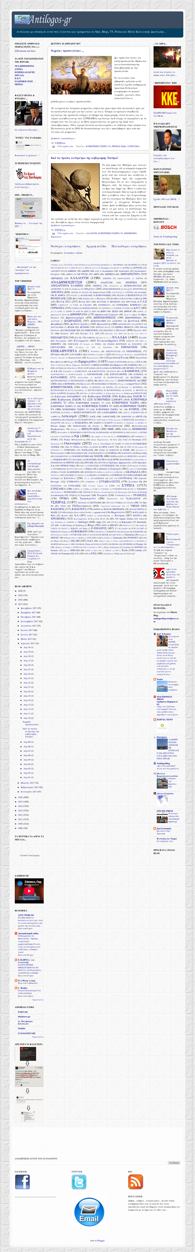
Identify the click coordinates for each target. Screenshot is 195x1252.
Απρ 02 (27, 772)
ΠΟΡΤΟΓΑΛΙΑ (73, 462)
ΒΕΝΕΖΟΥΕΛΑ (135, 295)
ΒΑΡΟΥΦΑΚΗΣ (103, 295)
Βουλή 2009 (141, 298)
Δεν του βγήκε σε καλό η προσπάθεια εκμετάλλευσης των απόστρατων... (28, 497)
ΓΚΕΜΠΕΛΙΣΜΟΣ (90, 308)
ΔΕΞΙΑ (115, 311)
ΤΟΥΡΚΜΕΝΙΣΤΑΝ (122, 495)
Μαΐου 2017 (27, 638)
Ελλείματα (61, 340)
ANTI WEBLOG (26, 915)
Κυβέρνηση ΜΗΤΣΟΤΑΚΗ (135, 393)
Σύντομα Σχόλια (96, 486)
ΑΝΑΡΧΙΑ (131, 282)
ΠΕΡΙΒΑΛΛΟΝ (116, 456)
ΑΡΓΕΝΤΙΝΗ (138, 289)
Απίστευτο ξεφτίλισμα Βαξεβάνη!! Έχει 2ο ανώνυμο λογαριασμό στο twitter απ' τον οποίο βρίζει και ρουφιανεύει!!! (166, 359)
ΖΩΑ (132, 362)
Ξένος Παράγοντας (100, 439)
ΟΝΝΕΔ (76, 447)
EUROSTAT (111, 531)
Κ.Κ (55, 371)
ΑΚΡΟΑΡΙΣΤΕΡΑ (130, 274)
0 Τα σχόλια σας (66, 146)
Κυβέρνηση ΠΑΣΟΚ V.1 (133, 396)
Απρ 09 (27, 741)
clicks (141, 525)
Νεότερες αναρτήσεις (66, 246)
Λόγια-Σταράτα (165, 793)
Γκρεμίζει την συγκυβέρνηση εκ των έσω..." (164, 158)
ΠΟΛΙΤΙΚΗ (91, 459)
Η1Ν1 (53, 365)
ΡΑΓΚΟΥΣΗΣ (93, 465)
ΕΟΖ (93, 347)
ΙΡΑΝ (80, 368)
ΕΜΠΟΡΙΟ (56, 343)
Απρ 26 (27, 664)
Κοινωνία (85, 383)
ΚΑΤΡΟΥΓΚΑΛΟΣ (115, 377)
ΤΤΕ (108, 502)
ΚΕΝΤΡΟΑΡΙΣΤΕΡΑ (59, 380)
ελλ (107, 338)
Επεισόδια (107, 347)
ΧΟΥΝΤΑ (137, 515)
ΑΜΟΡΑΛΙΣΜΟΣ (123, 278)
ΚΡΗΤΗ (62, 393)
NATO (105, 544)
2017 (20, 604)
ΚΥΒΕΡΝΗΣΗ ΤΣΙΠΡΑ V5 (75, 409)
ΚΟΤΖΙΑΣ (96, 387)
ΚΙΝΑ (90, 380)
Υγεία (130, 502)
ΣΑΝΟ (131, 469)
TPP (116, 550)
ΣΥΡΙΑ (112, 485)
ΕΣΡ (109, 354)
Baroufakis (142, 522)
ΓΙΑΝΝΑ (75, 308)
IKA (101, 537)
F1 (88, 534)
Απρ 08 (27, 746)
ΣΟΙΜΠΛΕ (117, 475)
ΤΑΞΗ (95, 489)
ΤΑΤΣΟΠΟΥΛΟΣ (119, 489)
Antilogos (83, 522)
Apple (98, 522)
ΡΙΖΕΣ (144, 466)
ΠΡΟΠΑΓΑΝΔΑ (119, 146)
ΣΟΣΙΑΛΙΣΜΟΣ (134, 475)
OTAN (76, 547)
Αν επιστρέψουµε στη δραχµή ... (34, 463)
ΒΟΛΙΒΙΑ (114, 298)
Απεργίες (89, 288)
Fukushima (129, 534)
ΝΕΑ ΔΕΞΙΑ (95, 436)
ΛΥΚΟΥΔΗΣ (101, 420)
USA (93, 553)
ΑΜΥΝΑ (139, 278)
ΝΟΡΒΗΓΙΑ (139, 436)
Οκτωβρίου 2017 (29, 616)
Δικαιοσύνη (104, 324)
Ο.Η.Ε (125, 439)
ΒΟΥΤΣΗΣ (101, 301)
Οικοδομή (136, 439)
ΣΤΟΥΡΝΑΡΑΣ (125, 478)
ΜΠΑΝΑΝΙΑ (104, 432)
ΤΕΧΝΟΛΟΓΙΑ (71, 492)
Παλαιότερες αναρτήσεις (129, 246)
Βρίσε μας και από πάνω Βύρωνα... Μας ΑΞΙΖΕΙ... (34, 320)
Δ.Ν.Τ (137, 308)
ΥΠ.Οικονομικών (81, 505)
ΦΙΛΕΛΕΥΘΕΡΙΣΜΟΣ (114, 509)
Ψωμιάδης (95, 518)
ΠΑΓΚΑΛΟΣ (87, 449)
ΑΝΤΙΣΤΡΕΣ (56, 289)
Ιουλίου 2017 (27, 630)
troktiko (138, 550)
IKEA (108, 538)
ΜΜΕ (111, 429)
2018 (93, 268)
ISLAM (75, 540)
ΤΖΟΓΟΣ (86, 492)
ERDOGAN (55, 531)
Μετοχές (74, 429)
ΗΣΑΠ (60, 365)
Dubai (85, 528)
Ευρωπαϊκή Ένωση (117, 357)
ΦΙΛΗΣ (54, 512)
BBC (57, 525)
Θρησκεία (118, 364)
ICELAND (91, 537)
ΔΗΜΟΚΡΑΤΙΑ (78, 314)
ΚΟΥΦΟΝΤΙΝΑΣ (114, 390)
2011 (52, 267)
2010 (20, 823)
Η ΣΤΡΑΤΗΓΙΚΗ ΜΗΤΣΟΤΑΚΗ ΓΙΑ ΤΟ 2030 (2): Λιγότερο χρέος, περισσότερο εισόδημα (29, 968)
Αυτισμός (142, 292)
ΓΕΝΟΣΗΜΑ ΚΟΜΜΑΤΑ (128, 304)
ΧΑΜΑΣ (90, 515)
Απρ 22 (27, 682)
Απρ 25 (27, 669)
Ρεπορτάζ (134, 465)
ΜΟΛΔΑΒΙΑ (62, 432)
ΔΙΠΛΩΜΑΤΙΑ (124, 324)
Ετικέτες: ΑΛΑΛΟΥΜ (134, 354)
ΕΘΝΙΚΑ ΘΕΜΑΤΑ (124, 327)
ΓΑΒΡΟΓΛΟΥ (63, 305)
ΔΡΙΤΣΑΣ (100, 327)
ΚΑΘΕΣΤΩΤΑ (81, 371)
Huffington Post (69, 538)
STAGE (87, 550)
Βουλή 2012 (64, 301)
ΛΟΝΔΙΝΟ (69, 419)
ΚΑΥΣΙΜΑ (136, 377)
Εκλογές (121, 330)
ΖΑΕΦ (111, 361)
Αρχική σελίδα (96, 246)
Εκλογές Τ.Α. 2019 (135, 333)
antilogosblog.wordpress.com (166, 620)
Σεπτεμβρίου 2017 (30, 621)
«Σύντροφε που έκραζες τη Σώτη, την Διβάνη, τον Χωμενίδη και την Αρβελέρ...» (166, 503)
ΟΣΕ (122, 447)
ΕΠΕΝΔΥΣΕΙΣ (129, 347)
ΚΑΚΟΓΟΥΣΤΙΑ (99, 371)
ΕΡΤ (67, 354)
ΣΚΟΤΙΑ (54, 475)
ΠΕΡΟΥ (144, 456)
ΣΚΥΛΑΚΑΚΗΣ (67, 475)
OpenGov (58, 547)
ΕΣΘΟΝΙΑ (91, 354)
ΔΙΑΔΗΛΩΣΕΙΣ (73, 320)
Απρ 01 (27, 777)
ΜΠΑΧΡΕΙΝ (118, 432)
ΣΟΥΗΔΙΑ (55, 478)
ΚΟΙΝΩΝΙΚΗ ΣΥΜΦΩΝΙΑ (106, 383)
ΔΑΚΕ (59, 311)
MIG (73, 544)
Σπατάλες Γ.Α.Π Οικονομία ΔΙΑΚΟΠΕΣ (80, 265)
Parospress (162, 737)
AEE (112, 518)
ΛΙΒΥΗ (138, 416)
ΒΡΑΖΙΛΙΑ (115, 301)
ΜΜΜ (124, 429)
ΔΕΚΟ (103, 311)
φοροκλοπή (99, 512)
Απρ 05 (27, 759)
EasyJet (125, 528)
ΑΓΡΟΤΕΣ (137, 267)
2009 (20, 828)
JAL (108, 541)
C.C (133, 525)
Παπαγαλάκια (58, 452)
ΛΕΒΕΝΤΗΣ (126, 416)
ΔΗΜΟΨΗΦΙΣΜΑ (133, 317)
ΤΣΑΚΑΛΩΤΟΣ (133, 498)
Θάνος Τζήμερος (73, 365)
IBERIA (81, 538)
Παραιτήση (141, 452)
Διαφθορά (57, 324)
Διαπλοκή (133, 320)
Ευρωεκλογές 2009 (95, 357)
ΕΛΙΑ (100, 338)
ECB (134, 528)
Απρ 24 (27, 673)
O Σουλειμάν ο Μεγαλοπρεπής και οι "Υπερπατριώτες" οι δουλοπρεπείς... (167, 541)
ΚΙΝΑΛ (101, 380)
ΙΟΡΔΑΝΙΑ (71, 368)
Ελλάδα (143, 337)
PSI (99, 547)
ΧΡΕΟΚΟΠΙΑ (58, 518)
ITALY (90, 540)
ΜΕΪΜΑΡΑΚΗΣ (79, 426)
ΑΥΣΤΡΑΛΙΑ (117, 292)
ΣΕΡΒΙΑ (99, 472)
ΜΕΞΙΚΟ (95, 426)
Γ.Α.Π (143, 301)
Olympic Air (141, 544)
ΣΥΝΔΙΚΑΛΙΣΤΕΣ (109, 481)
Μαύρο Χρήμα (58, 425)
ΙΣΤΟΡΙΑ (143, 368)
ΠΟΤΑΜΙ (89, 462)
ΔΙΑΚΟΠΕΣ (117, 321)
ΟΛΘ (95, 444)
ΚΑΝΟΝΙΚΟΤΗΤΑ (57, 374)
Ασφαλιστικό (99, 292)
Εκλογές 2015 (67, 333)
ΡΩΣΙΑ (89, 468)
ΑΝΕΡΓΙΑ (97, 285)
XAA (129, 553)
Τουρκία (102, 495)
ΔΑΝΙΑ (69, 311)
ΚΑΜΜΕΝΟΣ (132, 371)
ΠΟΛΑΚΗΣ (77, 459)
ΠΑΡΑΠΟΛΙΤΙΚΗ (80, 456)
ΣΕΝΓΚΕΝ (88, 472)
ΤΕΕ (131, 489)
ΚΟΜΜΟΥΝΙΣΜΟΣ (62, 387)
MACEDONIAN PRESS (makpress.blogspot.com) (167, 700)
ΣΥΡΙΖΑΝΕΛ (134, 146)
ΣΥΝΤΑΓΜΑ (56, 485)
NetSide (21, 1028)
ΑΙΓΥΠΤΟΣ (82, 274)
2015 (80, 268)
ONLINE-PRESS (165, 811)
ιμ (143, 365)
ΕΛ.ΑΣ (78, 337)
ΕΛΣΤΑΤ (130, 340)
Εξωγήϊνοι (80, 347)
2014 (73, 267)
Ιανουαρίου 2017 (29, 791)
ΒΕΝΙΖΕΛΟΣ (58, 298)
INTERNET (132, 537)
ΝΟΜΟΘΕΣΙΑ (123, 436)
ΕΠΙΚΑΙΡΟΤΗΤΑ (64, 350)
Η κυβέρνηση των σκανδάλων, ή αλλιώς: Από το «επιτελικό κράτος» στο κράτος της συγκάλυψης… (30, 921)
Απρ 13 (27, 704)
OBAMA (115, 544)
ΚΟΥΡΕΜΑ (137, 387)
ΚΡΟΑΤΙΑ (83, 393)
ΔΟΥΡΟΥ (139, 324)
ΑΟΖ (66, 289)
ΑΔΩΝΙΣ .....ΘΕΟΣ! (25, 346)
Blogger (101, 1240)
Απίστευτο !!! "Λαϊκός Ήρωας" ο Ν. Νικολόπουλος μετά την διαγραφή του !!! (29, 435)
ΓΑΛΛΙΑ (87, 304)
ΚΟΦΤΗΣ (128, 390)
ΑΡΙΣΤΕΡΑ (57, 292)
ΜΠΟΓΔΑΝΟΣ (131, 432)
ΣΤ (85, 478)
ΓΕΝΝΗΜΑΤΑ (104, 305)
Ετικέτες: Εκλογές (58, 358)
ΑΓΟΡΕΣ (126, 267)
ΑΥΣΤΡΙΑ (129, 292)
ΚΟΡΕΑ (85, 387)
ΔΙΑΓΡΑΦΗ (55, 321)
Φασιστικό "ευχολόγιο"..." (27, 155)
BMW (104, 525)
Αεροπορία (124, 270)
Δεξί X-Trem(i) (164, 634)
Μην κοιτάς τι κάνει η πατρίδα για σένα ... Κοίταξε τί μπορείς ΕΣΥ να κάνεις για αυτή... (167, 257)
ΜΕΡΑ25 (19, 84)
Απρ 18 (27, 700)
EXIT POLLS (55, 535)
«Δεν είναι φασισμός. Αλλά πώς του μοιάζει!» (173, 573)
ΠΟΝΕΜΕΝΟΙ (56, 462)
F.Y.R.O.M (76, 534)
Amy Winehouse (57, 522)
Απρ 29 (27, 651)
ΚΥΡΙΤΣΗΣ (55, 412)
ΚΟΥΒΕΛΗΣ (123, 387)
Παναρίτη (140, 450)
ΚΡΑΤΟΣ (140, 390)
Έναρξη (87, 344)
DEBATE (74, 528)
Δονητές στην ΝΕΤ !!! (33, 287)
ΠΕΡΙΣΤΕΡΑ (132, 456)
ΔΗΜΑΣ (140, 311)
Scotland (126, 547)
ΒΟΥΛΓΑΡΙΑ (127, 298)
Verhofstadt (107, 553)
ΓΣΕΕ (127, 308)
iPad (145, 537)
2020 (20, 590)
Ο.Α (115, 439)
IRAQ (65, 541)
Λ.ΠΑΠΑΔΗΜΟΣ (109, 412)
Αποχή (126, 289)
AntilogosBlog (163, 763)
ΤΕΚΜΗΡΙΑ (142, 489)
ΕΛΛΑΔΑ (119, 337)
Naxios (160, 679)
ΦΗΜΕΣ (96, 509)
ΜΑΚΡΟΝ (108, 422)
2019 (20, 595)
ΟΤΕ (129, 447)
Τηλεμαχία (122, 492)
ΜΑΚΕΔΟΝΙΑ (81, 422)
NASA (96, 544)
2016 (87, 267)
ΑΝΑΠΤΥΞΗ (106, 282)
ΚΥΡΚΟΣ (67, 412)
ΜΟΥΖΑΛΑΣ (89, 432)
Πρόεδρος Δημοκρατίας (120, 462)
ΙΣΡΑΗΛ (130, 367)
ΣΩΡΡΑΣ (76, 489)
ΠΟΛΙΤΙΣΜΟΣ (126, 459)
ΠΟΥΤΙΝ (102, 462)
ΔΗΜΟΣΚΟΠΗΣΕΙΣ (104, 317)
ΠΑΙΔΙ (102, 450)
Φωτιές (64, 515)
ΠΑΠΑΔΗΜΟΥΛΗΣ (79, 453)
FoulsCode (23, 1011)
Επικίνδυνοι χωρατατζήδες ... (173, 464)
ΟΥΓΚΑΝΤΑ (55, 450)
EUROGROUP (79, 531)
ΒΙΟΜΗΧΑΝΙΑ (88, 298)
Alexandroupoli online (28, 933)
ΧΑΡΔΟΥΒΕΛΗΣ (103, 515)
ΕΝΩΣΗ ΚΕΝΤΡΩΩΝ (117, 344)
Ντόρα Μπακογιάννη (74, 439)
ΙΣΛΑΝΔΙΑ (104, 368)
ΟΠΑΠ (95, 447)
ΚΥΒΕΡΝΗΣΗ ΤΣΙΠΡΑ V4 (98, 146)
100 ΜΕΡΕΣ (133, 264)
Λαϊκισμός (69, 416)
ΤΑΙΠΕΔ (86, 489)
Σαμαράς (115, 468)
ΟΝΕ (67, 447)
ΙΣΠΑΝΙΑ (116, 367)
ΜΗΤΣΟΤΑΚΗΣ (90, 429)
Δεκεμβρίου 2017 (29, 608)
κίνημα (111, 381)
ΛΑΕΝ (125, 412)
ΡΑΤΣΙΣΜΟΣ (108, 465)
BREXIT (114, 525)
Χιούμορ (120, 515)
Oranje (67, 547)
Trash (125, 550)
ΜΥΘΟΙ (143, 432)
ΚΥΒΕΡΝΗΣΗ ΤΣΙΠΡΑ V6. (109, 409)
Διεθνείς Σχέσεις (79, 324)
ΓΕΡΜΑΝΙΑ (57, 308)
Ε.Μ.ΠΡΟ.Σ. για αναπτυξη (26, 961)
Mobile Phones (85, 544)
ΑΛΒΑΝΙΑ (106, 278)
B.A (116, 522)
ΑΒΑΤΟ (116, 268)
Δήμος (134, 314)
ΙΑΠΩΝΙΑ (132, 364)
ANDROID (70, 522)
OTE (84, 547)
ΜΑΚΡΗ (97, 422)
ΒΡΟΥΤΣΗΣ (131, 301)
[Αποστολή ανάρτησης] (53, 146)
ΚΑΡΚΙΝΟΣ (138, 374)
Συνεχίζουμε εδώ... (165, 841)
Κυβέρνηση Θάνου (113, 393)
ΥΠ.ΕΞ (63, 506)
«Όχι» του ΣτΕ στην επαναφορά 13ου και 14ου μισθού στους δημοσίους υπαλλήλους (167, 710)
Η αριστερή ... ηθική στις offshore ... (173, 320)
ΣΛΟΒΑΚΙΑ (92, 475)
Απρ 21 (27, 687)
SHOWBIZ (138, 547)
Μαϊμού (68, 423)
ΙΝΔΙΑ (61, 368)
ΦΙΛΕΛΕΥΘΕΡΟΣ (136, 509)
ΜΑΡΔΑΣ (130, 423)
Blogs (91, 525)
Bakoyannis (127, 522)
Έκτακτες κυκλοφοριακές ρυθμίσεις (173, 685)
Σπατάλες (70, 478)
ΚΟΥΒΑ (109, 387)
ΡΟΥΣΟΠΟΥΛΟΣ (75, 469)
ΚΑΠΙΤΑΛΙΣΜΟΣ (76, 374)
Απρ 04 (27, 764)
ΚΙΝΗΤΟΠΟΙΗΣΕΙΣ (127, 380)
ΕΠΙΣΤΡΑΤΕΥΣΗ (113, 351)
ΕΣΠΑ (101, 354)
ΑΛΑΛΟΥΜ (91, 233)
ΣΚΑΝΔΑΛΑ (133, 472)
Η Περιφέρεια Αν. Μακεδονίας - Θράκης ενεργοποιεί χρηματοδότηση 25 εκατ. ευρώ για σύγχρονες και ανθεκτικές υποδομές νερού (29, 943)
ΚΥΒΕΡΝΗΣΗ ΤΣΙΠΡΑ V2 (63, 406)
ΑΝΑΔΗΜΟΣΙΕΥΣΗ (66, 282)
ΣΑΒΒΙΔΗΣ (102, 468)
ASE (108, 522)
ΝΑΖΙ (56, 436)
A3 (104, 518)
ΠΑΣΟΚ (98, 456)
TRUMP (54, 553)
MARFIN (54, 544)
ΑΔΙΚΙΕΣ (72, 270)
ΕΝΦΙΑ (98, 344)
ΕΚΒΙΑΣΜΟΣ (91, 330)
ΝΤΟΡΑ (54, 439)
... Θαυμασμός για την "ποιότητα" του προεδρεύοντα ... (25, 270)
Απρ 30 (27, 647)
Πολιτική (107, 459)
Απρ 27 (27, 660)
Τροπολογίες (112, 498)
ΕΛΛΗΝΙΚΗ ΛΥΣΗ (24, 81)
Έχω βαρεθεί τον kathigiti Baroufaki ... (35, 526)
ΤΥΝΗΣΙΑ (118, 502)
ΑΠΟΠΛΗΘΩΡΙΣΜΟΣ (111, 289)
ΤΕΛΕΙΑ (57, 492)
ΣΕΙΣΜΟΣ (75, 472)
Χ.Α (76, 515)
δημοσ (126, 314)
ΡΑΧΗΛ (123, 465)
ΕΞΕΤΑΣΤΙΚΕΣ (58, 347)
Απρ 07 (27, 750)
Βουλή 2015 (84, 301)
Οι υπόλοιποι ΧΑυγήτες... (27, 129)
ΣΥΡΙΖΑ (128, 485)
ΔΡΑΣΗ (70, 327)
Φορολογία (56, 236)
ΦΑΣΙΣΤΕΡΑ (79, 509)
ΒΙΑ (75, 298)
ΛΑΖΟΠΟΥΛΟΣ (137, 412)
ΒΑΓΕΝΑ (74, 295)
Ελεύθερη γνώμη (26, 980)
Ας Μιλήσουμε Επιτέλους (25, 1022)
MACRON (140, 541)
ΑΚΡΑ (96, 274)
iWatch (101, 541)
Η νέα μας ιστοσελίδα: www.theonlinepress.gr (173, 817)
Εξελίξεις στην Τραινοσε (163, 832)
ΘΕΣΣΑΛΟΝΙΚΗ (101, 364)
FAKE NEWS (116, 535)
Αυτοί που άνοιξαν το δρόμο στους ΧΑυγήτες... (165, 73)
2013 (66, 268)
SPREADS (75, 550)
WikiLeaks (118, 553)
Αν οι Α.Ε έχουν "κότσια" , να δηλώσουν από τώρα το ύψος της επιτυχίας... (35, 403)
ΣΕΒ (64, 472)
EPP (142, 528)
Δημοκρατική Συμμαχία (106, 314)
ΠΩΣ (82, 466)
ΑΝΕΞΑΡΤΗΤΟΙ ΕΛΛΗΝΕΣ (67, 285)
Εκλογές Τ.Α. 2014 (114, 333)
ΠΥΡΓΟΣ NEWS (165, 719)
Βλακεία (101, 298)
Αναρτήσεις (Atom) (73, 252)
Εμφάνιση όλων (38, 1000)
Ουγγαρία (139, 447)
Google (141, 535)
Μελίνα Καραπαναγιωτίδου (167, 775)
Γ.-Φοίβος (23, 988)
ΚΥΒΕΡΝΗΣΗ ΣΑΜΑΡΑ (108, 399)
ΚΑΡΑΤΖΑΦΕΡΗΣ (118, 374)
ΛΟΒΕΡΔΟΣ (56, 419)
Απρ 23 (27, 678)
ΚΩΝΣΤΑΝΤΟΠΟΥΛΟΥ (85, 412)
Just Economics (164, 828)
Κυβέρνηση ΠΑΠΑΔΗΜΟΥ (68, 396)
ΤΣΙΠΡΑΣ (58, 502)
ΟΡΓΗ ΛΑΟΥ (108, 446)
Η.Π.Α (139, 361)
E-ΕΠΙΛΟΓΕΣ (99, 528)
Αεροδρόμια (108, 270)
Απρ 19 (27, 695)
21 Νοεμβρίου (104, 267)
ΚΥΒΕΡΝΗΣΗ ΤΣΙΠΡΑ (125, 402)
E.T (116, 528)
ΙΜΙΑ (53, 368)
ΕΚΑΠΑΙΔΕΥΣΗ (72, 330)
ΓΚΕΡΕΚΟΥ (106, 308)
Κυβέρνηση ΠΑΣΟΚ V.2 (72, 399)
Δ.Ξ (52, 311)
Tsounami (65, 553)
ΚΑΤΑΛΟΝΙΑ (83, 377)
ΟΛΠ (127, 443)
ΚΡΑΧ (53, 393)
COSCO (54, 528)
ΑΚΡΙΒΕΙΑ (110, 274)
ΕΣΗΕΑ (78, 354)
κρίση (72, 393)
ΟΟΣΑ (86, 447)
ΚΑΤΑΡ (98, 377)
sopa (65, 550)
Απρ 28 (27, 656)
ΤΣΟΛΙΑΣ (82, 502)
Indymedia (117, 537)
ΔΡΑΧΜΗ (84, 327)
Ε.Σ (109, 327)
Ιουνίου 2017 (27, 634)
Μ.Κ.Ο (127, 419)
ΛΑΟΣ (93, 416)
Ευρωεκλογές (75, 357)
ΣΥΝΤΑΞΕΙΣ (74, 485)
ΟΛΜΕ (118, 443)
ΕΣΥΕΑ (119, 354)
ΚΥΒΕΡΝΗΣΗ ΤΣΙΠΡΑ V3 (97, 406)
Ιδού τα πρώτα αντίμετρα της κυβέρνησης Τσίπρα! (84, 158)
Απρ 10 (27, 718)
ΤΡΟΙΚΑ (64, 498)
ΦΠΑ (53, 515)
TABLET (108, 550)
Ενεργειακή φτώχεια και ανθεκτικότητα (29, 992)
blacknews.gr (24, 1016)
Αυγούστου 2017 (29, 625)
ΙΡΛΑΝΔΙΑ (91, 368)
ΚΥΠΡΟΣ (134, 409)
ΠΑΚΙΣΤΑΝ (114, 450)
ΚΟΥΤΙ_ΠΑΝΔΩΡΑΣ (76, 390)
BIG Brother (68, 525)
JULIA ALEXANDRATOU (123, 541)
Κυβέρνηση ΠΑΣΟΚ (99, 396)
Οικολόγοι (55, 443)
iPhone (56, 541)
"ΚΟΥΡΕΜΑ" (118, 264)
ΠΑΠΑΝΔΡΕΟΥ (97, 453)
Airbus (141, 518)
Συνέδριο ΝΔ (135, 481)
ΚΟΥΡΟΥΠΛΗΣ (57, 390)
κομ (122, 384)
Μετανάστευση (113, 425)
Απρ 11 (27, 713)
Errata (65, 531)
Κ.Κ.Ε (18, 78)
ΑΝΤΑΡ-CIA (113, 286)
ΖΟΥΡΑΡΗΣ (122, 361)
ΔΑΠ (78, 311)
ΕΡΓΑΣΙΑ (55, 354)
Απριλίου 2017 (28, 643)
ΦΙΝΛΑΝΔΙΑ (67, 512)
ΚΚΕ (144, 380)
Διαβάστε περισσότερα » (63, 138)
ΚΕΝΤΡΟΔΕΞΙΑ (77, 380)
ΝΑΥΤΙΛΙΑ (66, 436)
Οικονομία (72, 443)
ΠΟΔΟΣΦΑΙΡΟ (60, 459)
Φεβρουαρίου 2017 (30, 787)
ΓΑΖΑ (75, 305)
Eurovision (125, 531)
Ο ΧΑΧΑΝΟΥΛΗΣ (27, 1033)
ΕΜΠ (141, 341)
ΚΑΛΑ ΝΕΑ (115, 371)
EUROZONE (138, 531)
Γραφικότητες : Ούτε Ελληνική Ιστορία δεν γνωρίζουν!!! (34, 554)
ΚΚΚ (59, 383)
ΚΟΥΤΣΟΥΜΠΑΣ (95, 390)
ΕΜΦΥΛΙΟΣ (73, 344)
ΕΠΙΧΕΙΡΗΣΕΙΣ (133, 351)
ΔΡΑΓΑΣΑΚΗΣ (57, 327)
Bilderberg (80, 525)
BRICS (125, 525)
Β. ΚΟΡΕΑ (60, 295)
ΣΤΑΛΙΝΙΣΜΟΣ (97, 478)
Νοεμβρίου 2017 (29, 612)
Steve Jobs (97, 550)
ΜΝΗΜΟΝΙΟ (130, 233)
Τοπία (134, 492)
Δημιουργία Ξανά (58, 314)
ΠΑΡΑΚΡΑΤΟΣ (61, 456)
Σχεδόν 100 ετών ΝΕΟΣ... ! (166, 199)
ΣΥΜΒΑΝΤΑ (73, 481)
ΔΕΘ (94, 311)
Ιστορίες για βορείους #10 (172, 782)
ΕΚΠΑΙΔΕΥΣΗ (59, 337)
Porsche (92, 547)
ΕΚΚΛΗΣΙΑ (108, 330)
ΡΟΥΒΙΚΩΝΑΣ (59, 468)
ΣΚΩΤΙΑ (80, 475)
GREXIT (55, 537)
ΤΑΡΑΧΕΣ (105, 489)
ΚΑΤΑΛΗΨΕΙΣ (59, 377)
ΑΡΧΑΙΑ (74, 292)
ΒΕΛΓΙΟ (120, 295)
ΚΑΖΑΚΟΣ (67, 371)
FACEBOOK (103, 534)
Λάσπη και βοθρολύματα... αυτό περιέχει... (28, 185)
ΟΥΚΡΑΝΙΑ (69, 449)
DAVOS (64, 528)
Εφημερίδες (87, 361)
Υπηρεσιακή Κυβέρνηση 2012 (113, 506)
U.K (76, 553)
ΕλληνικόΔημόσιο (107, 340)
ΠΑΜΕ (126, 449)
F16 (93, 534)
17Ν (142, 264)
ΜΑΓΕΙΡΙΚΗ (139, 420)
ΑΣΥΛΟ (85, 292)
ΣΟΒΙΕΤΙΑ (104, 475)
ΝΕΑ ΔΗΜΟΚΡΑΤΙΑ (24, 66)
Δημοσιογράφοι (75, 317)
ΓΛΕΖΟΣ (117, 308)
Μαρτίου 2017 (28, 782)
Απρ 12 (27, 709)
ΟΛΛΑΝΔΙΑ (105, 443)
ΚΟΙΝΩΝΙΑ (70, 383)
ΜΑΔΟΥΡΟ (55, 422)
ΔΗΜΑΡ (128, 311)
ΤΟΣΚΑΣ (73, 495)
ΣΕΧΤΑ (109, 472)
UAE (86, 553)
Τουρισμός (85, 495)
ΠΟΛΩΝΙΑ (140, 459)
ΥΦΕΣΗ (134, 505)
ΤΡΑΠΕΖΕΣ (140, 495)
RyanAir (115, 547)
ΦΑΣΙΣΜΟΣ (57, 509)
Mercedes (64, 544)
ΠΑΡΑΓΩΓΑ (127, 453)
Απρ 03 (27, 768)
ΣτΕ (111, 478)
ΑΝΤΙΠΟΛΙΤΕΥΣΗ (132, 285)
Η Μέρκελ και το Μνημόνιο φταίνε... (35, 371)
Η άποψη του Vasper (167, 838)
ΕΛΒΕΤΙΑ (91, 337)
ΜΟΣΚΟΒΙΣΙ (75, 432)
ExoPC (66, 535)
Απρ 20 (27, 691)
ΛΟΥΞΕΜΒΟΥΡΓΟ (85, 419)
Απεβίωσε (76, 289)
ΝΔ (76, 436)
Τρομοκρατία (88, 498)
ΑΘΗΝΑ (69, 274)
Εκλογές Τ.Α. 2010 (89, 333)
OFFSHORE (128, 544)
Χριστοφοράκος (80, 518)
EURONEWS (99, 532)
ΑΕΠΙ (97, 271)
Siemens (54, 550)
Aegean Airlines (126, 518)
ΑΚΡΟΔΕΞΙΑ (57, 278)
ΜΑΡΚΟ (141, 423)
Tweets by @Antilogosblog (165, 236)
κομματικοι (133, 383)
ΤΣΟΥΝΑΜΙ (95, 502)
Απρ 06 (27, 755)
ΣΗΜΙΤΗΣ (119, 472)
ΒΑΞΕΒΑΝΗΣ (87, 295)
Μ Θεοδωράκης (115, 420)
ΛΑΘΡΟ (54, 416)
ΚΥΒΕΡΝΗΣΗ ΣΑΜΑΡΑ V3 (90, 402)
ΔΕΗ (86, 311)
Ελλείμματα (81, 340)
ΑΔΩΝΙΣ (85, 270)
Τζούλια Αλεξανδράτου (104, 492)
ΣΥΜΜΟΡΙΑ (90, 482)
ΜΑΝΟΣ (120, 423)
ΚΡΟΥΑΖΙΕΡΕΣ (97, 393)
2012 (59, 267)
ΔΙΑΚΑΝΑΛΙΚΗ (98, 320)
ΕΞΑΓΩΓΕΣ (137, 344)
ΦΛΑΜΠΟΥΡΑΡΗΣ (84, 512)
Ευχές (71, 361)
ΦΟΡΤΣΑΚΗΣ (138, 512)
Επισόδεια (95, 351)
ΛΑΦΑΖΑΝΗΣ (109, 416)
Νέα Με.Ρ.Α (108, 436)
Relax (106, 547)
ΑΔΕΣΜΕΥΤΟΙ (57, 271)
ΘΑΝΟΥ (86, 365)
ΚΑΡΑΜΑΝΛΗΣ (95, 374)
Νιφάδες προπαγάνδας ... (67, 51)
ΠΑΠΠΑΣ (112, 452)
